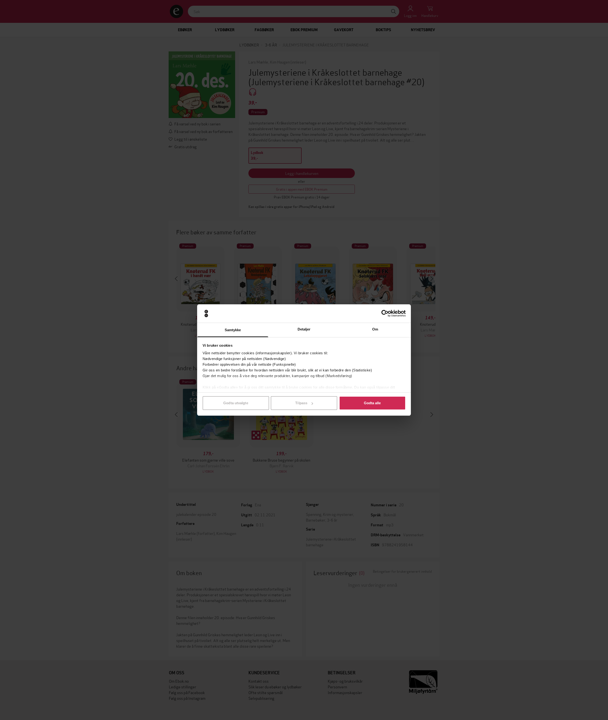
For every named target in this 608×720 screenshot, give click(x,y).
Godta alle (372, 403)
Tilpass (301, 403)
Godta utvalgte (235, 403)
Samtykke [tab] (233, 330)
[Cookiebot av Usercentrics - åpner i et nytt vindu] (385, 313)
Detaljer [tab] (304, 329)
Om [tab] (375, 329)
